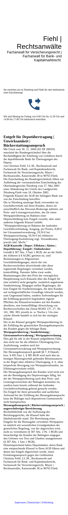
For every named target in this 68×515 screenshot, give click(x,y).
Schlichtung (47, 502)
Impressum (20, 502)
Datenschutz (33, 502)
